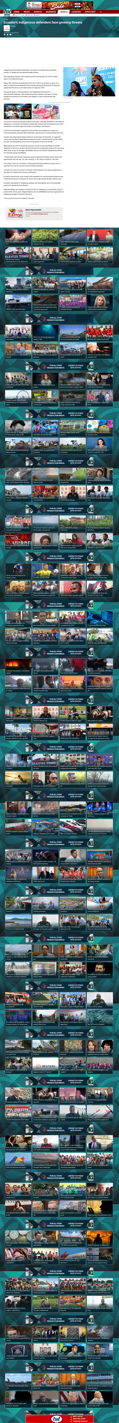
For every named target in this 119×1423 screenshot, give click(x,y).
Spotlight (90, 12)
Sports (38, 12)
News (26, 12)
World (63, 12)
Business (51, 12)
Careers (76, 12)
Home (16, 12)
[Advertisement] (59, 51)
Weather (29, 15)
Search (37, 15)
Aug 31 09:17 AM (19, 15)
